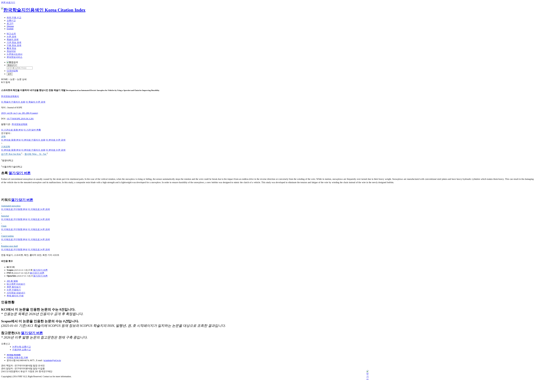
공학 (3, 136)
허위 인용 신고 (14, 17)
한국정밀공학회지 (10, 96)
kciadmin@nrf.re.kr (52, 360)
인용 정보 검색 (14, 45)
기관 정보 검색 (14, 42)
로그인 (10, 23)
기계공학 (5, 146)
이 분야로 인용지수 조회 (33, 140)
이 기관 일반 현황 (32, 130)
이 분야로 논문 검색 (55, 140)
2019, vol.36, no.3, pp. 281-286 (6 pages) (19, 113)
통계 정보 (11, 48)
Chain (3, 226)
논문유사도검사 (14, 54)
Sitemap (10, 26)
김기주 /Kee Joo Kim (11, 154)
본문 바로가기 (8, 2)
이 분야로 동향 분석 (11, 140)
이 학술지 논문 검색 (35, 102)
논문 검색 (11, 36)
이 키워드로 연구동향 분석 (14, 209)
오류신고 (11, 20)
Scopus (10, 270)
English (10, 29)
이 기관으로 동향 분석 (12, 130)
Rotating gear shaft (9, 246)
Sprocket (5, 216)
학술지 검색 (12, 39)
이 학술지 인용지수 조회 (13, 102)
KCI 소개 (11, 33)
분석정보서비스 (14, 57)
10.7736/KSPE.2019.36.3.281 (20, 118)
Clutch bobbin (7, 236)
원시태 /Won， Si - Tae (35, 154)
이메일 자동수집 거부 (17, 357)
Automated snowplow (11, 206)
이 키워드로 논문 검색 (39, 209)
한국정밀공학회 (19, 124)
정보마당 (11, 51)
